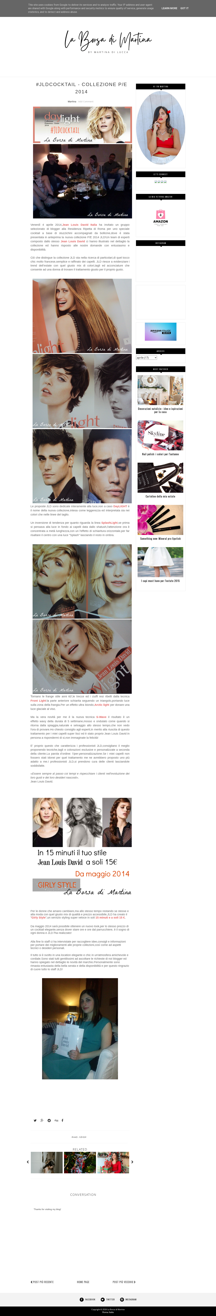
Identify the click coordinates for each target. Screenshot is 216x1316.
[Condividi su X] (33, 1120)
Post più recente (43, 1282)
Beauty (75, 1137)
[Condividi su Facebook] (61, 1120)
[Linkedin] (162, 182)
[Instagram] (156, 182)
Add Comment (85, 101)
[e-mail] (165, 182)
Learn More (169, 8)
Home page (83, 1282)
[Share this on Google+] (40, 1120)
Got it (184, 8)
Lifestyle (82, 1137)
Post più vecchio (123, 1282)
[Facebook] (159, 182)
